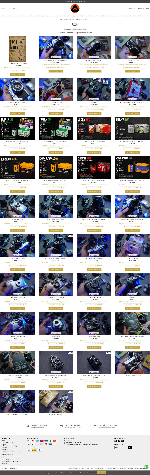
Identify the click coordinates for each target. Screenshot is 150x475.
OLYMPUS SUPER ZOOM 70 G (18, 336)
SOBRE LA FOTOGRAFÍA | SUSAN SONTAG (18, 375)
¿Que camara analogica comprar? (71, 19)
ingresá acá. (130, 468)
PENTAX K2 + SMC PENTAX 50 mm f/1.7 (56, 219)
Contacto (87, 19)
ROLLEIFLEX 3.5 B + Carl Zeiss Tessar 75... (56, 375)
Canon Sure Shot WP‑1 (56, 102)
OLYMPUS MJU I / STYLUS (132, 60)
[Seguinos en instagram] (115, 441)
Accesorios (66, 16)
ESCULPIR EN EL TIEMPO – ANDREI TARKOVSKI (132, 336)
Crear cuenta (132, 8)
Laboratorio (57, 16)
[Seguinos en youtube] (122, 441)
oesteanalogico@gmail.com (74, 442)
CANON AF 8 (132, 297)
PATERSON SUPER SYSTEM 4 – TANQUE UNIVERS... (132, 102)
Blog (117, 16)
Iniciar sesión (140, 8)
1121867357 (69, 440)
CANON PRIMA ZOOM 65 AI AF (17, 297)
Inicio (3, 16)
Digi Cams (25, 16)
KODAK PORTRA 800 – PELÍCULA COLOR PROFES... (132, 180)
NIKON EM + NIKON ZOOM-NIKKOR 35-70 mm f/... (94, 219)
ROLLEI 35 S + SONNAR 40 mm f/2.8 (132, 375)
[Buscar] (14, 8)
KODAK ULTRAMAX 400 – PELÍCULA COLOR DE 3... (56, 180)
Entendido (101, 473)
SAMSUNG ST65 (56, 336)
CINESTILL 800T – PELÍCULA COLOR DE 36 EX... (94, 180)
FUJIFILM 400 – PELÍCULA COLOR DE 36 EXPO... (55, 141)
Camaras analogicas (13, 16)
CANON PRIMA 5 (94, 102)
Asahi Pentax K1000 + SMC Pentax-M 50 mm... (132, 219)
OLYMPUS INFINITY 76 (17, 219)
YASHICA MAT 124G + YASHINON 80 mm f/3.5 (94, 375)
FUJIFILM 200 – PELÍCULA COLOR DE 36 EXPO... (17, 141)
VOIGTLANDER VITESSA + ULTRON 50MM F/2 (17, 414)
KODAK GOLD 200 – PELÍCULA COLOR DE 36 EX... (17, 180)
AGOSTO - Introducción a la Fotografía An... (17, 63)
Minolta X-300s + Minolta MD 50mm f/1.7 (55, 258)
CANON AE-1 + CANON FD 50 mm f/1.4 (94, 60)
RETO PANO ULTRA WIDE (132, 258)
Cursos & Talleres (143, 16)
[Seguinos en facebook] (119, 441)
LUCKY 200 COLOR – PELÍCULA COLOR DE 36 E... (94, 141)
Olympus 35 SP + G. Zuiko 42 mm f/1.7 (17, 102)
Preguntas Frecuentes (128, 16)
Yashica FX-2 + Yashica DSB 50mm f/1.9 (94, 258)
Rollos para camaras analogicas (40, 16)
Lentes (96, 16)
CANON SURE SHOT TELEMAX (94, 297)
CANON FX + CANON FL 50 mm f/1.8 (17, 258)
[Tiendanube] (9, 468)
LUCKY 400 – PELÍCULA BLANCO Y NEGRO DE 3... (132, 141)
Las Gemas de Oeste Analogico (82, 16)
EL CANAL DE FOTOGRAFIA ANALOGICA (75, 1)
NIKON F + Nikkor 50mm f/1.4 (56, 414)
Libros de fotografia (107, 16)
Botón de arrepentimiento (141, 468)
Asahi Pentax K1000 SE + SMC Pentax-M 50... (55, 60)
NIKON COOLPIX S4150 (94, 336)
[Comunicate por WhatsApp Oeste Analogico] (146, 467)
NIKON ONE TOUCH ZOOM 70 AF (56, 297)
